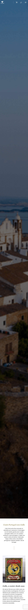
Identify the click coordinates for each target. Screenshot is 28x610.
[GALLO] (3, 2)
